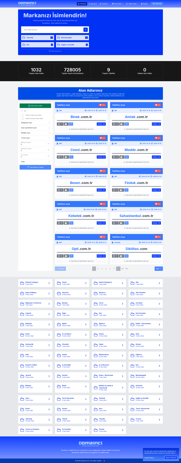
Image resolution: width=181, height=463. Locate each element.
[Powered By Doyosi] (104, 460)
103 (123, 268)
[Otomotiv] (71, 124)
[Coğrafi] (126, 256)
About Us (94, 4)
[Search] (85, 30)
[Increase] (49, 143)
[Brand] (27, 4)
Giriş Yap (158, 4)
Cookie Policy (149, 457)
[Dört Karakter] (71, 256)
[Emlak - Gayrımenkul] (127, 124)
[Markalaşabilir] (71, 157)
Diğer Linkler (133, 4)
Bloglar (145, 4)
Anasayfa (83, 4)
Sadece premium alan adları (34, 118)
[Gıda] (126, 190)
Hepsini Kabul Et (171, 457)
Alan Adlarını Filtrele (36, 167)
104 (126, 268)
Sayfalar (104, 4)
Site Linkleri (118, 4)
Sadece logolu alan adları (33, 115)
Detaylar (100, 124)
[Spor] (126, 223)
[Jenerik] (127, 157)
